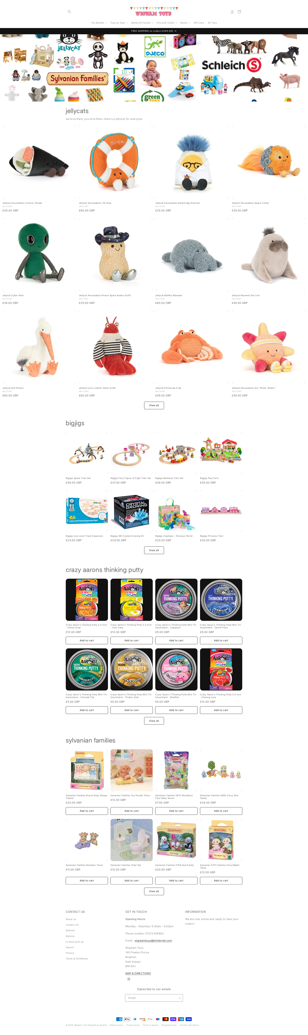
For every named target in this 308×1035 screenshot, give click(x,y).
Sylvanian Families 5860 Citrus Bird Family (219, 796)
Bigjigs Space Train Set (78, 478)
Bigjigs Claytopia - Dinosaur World (173, 536)
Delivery (70, 930)
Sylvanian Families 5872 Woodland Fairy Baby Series (174, 796)
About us (71, 919)
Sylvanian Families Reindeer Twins (84, 865)
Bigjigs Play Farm (209, 478)
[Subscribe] (179, 998)
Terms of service (150, 1025)
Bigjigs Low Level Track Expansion (84, 536)
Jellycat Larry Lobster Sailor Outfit (97, 388)
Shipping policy (169, 1025)
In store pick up (75, 941)
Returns (70, 936)
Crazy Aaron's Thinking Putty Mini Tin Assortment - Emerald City (86, 695)
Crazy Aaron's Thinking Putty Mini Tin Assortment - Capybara (175, 626)
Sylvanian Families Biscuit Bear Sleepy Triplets (86, 796)
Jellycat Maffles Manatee (168, 295)
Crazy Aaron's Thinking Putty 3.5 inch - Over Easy (131, 626)
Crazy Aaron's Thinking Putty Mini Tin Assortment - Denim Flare (220, 626)
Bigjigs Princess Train (211, 536)
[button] (69, 11)
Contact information (189, 1025)
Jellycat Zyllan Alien (13, 295)
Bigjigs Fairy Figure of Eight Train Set (131, 478)
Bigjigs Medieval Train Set (169, 478)
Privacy (70, 953)
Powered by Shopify (97, 1025)
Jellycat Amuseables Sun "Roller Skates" (254, 388)
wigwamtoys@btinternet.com (153, 940)
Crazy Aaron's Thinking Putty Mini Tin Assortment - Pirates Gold (131, 695)
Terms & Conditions (77, 958)
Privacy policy (133, 1025)
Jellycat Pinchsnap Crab (168, 388)
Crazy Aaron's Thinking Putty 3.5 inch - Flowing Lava (220, 695)
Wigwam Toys (80, 1025)
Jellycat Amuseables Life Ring (95, 203)
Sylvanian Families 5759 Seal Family (174, 865)
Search (70, 947)
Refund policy (116, 1025)
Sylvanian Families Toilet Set (126, 865)
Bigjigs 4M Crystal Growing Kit (127, 536)
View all (154, 405)
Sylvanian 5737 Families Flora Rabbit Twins (219, 866)
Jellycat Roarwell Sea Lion (246, 295)
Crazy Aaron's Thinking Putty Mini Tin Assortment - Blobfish (175, 695)
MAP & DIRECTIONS (138, 973)
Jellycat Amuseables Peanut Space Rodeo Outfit (105, 295)
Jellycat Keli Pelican (13, 388)
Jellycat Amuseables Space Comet (250, 203)
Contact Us (72, 924)
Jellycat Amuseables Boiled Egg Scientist (177, 203)
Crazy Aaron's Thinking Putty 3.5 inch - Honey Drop (86, 626)
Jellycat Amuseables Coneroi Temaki (22, 203)
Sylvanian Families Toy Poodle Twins (130, 795)
